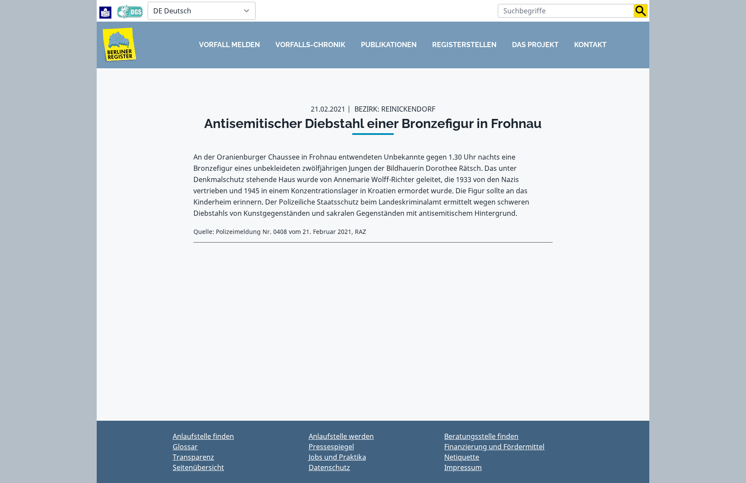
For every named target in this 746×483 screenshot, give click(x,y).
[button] (641, 11)
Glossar (185, 446)
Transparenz (193, 457)
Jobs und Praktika (337, 457)
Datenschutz (329, 467)
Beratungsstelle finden (481, 436)
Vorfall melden (229, 45)
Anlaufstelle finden (203, 436)
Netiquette (461, 457)
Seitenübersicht (198, 467)
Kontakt (590, 45)
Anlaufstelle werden (341, 436)
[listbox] (202, 11)
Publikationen (389, 45)
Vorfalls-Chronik (310, 45)
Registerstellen (464, 45)
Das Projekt (535, 45)
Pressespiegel (331, 446)
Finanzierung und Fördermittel (494, 446)
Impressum (463, 467)
